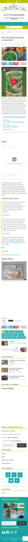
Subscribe (22, 445)
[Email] (17, 1)
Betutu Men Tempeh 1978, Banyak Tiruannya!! (16, 369)
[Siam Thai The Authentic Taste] (21, 516)
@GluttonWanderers (16, 241)
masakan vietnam (7, 334)
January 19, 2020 (13, 379)
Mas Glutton (6, 233)
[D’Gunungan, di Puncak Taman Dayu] (21, 511)
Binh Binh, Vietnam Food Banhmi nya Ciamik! (14, 117)
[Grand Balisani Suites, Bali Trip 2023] (7, 511)
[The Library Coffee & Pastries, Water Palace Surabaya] (7, 505)
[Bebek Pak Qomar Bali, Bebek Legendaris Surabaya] (21, 505)
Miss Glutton (6, 215)
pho (15, 334)
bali (6, 331)
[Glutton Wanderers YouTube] (8, 1)
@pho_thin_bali (14, 254)
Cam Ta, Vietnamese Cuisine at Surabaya (13, 122)
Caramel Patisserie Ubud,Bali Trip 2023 (17, 361)
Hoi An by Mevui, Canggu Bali (10, 126)
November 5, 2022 (7, 44)
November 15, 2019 (14, 371)
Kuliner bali (19, 331)
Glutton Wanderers (16, 441)
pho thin (21, 334)
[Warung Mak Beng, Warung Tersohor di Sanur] (14, 505)
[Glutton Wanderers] (14, 11)
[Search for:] (14, 27)
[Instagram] (14, 1)
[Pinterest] (20, 1)
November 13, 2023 (14, 363)
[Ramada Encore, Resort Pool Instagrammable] (5, 378)
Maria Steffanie (18, 44)
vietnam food (21, 337)
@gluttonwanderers (13, 437)
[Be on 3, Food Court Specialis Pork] (14, 511)
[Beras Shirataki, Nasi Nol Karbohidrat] (14, 516)
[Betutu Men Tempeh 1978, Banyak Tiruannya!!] (5, 370)
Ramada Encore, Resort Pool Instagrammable (16, 376)
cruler (11, 331)
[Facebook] (11, 1)
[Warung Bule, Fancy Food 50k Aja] (7, 516)
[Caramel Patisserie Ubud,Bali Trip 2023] (5, 362)
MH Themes (14, 540)
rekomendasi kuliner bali (9, 337)
